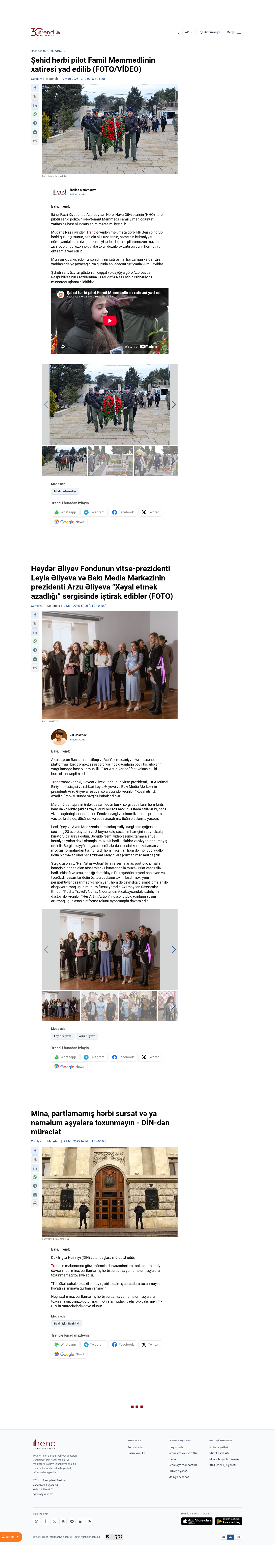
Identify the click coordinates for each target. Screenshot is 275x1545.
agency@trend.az (43, 1494)
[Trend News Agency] (44, 1444)
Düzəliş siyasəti (178, 1471)
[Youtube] (63, 1521)
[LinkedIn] (80, 1521)
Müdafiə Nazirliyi (65, 491)
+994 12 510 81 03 (43, 1489)
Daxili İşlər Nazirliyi (66, 1323)
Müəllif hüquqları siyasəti (224, 1459)
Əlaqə (172, 1459)
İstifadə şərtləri (218, 1447)
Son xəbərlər (135, 1447)
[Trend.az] (46, 32)
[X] (54, 1521)
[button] (35, 88)
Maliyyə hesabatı (179, 1477)
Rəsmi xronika (136, 1453)
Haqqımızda (176, 1447)
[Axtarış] (177, 32)
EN (223, 1537)
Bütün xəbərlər (78, 194)
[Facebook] (45, 1521)
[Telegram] (71, 1521)
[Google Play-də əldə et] (228, 1521)
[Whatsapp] (36, 1521)
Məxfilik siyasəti (219, 1453)
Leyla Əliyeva (62, 1036)
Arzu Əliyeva (87, 1036)
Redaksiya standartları (183, 1465)
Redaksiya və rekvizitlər (183, 1453)
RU (238, 1537)
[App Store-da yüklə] (197, 1521)
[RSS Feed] (89, 1521)
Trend (91, 232)
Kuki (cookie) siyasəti (222, 1465)
